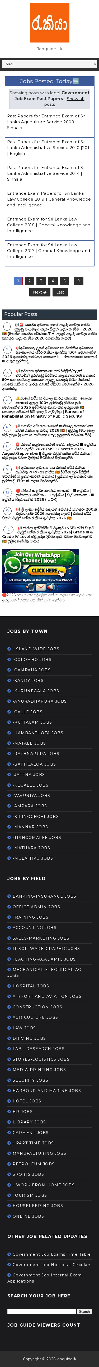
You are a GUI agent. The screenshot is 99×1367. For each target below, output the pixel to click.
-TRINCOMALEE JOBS (37, 837)
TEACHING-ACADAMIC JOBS (44, 959)
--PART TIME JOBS (33, 1143)
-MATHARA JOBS (31, 848)
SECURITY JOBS (31, 1080)
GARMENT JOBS (31, 1132)
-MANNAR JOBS (30, 827)
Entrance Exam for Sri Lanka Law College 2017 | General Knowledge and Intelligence (49, 250)
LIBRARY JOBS (29, 1122)
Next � (40, 292)
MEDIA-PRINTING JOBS (39, 1069)
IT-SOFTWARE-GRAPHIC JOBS (46, 948)
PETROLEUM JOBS (34, 1164)
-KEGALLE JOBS (31, 785)
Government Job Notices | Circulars (52, 1264)
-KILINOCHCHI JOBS (36, 816)
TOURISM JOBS (30, 1195)
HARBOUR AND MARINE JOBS (47, 1090)
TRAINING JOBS (31, 917)
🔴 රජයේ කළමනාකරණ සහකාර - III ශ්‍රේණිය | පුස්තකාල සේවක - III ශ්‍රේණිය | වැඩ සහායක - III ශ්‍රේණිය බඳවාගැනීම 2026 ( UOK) (48, 495)
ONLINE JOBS (28, 1216)
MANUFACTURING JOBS (40, 1153)
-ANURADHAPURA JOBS (40, 701)
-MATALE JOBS (29, 743)
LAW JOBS (24, 1028)
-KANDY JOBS (28, 680)
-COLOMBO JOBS (32, 659)
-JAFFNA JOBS (29, 774)
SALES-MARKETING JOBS (41, 938)
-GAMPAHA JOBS (32, 670)
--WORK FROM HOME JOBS (44, 1185)
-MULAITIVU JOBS (33, 858)
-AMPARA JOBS (30, 806)
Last (60, 292)
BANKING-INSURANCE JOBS (45, 896)
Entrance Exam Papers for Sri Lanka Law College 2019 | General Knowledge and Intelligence (49, 199)
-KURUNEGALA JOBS (36, 691)
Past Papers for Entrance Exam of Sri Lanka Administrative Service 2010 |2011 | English (49, 147)
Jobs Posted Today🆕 (49, 81)
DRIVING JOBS (29, 1038)
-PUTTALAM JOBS (32, 722)
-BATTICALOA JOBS (34, 764)
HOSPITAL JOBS (31, 986)
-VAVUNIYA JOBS (31, 795)
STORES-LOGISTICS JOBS (41, 1059)
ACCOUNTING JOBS (35, 927)
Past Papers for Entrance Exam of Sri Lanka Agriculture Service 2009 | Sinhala (46, 121)
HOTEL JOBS (27, 1101)
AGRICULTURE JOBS (35, 1017)
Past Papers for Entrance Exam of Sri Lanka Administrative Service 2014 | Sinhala (46, 173)
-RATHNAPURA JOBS (36, 753)
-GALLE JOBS (28, 712)
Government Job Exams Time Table (52, 1254)
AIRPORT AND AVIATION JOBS (47, 996)
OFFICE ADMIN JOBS (36, 907)
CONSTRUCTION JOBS (38, 1007)
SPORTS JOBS (28, 1174)
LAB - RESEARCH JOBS (39, 1048)
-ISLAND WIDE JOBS (36, 649)
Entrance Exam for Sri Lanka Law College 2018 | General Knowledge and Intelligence (49, 224)
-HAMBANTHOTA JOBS (38, 733)
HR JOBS (23, 1111)
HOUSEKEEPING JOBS (38, 1205)
